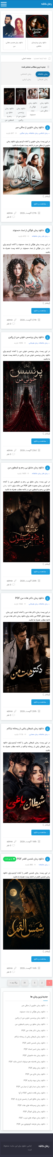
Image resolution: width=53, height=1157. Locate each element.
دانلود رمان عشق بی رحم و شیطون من (26, 468)
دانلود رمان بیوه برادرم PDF (34, 1080)
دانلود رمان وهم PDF (37, 1068)
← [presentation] (5, 26)
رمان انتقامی (43, 133)
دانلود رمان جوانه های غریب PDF (32, 1118)
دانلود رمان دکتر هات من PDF (29, 598)
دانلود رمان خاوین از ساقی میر (30, 128)
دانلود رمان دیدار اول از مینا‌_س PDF (30, 1086)
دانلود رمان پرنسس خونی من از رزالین (26, 337)
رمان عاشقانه (43, 74)
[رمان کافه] (44, 4)
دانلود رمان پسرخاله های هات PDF (31, 1105)
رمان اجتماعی (26, 74)
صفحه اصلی (26, 58)
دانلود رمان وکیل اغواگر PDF (34, 1111)
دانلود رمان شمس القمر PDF (30, 859)
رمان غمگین (24, 133)
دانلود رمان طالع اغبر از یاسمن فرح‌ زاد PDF (28, 1099)
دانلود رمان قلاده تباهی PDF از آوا (32, 1093)
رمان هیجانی (43, 79)
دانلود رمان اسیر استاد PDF (34, 1049)
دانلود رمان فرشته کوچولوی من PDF (31, 1124)
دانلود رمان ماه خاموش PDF (34, 1055)
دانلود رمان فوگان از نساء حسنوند (28, 231)
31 (25, 982)
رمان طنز (45, 236)
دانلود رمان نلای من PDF (35, 1074)
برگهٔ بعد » (13, 982)
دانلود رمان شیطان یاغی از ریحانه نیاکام (25, 729)
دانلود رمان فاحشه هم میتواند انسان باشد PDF (27, 1061)
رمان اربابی (26, 79)
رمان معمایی (33, 734)
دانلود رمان (45, 248)
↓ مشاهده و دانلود (41, 204)
